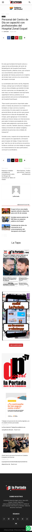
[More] (24, 37)
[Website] (22, 519)
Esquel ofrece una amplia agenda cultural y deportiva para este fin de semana (20, 211)
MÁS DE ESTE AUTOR (23, 204)
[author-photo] (16, 194)
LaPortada (6, 31)
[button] (3, 2)
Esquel (7, 14)
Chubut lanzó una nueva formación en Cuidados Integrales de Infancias (15, 456)
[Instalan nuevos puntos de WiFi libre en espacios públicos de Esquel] (6, 219)
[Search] (29, 2)
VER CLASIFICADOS (16, 345)
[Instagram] (8, 519)
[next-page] (5, 235)
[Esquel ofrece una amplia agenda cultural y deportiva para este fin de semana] (6, 211)
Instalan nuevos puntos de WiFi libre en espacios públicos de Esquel (19, 219)
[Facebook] (8, 37)
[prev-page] (3, 235)
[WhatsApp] (20, 37)
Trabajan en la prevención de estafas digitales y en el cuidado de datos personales (15, 421)
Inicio (3, 14)
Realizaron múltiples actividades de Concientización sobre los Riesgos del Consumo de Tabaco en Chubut (8, 175)
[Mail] (13, 519)
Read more (17, 430)
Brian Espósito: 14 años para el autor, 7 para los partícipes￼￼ (23, 172)
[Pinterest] (16, 37)
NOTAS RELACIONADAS (9, 204)
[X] (12, 37)
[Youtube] (16, 523)
